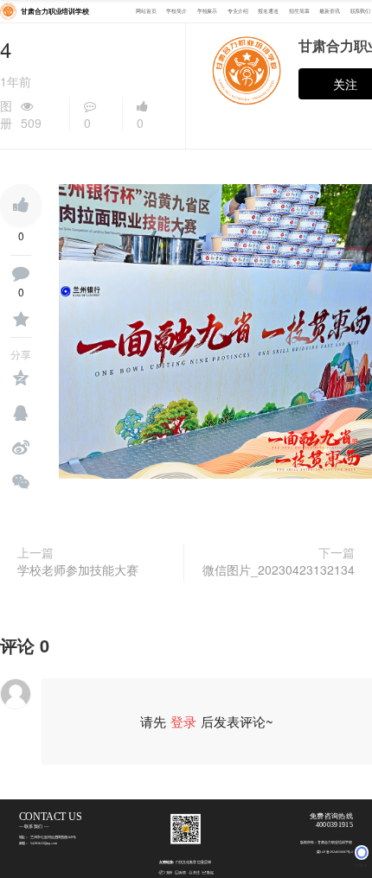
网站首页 (146, 12)
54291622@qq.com (43, 844)
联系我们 (360, 12)
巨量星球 (204, 862)
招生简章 (299, 12)
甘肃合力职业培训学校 (55, 12)
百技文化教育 (186, 862)
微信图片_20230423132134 (278, 569)
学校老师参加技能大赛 (77, 569)
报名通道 (268, 12)
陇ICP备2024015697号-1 (334, 852)
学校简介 (176, 12)
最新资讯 (329, 12)
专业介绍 (238, 12)
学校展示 (207, 12)
